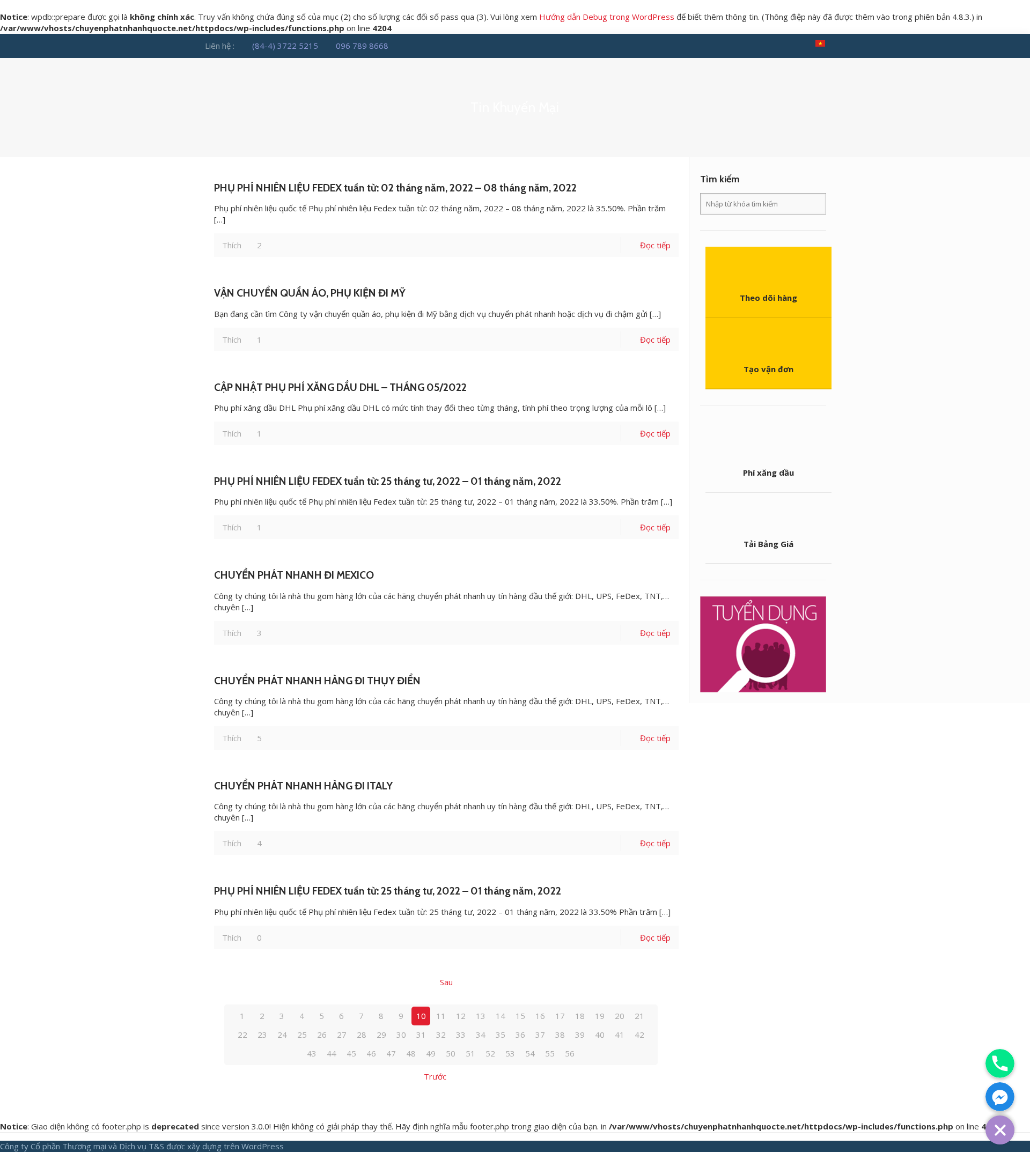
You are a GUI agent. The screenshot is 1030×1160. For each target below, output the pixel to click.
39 (580, 1034)
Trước (435, 1076)
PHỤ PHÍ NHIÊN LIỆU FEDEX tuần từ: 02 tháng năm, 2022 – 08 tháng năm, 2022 (395, 187)
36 (520, 1034)
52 (490, 1053)
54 (530, 1053)
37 (540, 1034)
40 (600, 1034)
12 (461, 1015)
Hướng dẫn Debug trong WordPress (606, 16)
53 (510, 1053)
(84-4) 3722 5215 (285, 45)
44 (331, 1053)
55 (550, 1053)
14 (500, 1015)
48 (411, 1053)
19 (600, 1015)
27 (342, 1034)
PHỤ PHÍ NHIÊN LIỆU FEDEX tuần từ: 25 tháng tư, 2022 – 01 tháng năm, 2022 (387, 481)
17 (560, 1015)
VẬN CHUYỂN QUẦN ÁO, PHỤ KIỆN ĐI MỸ (310, 292)
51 (470, 1053)
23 (262, 1034)
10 (421, 1015)
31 (421, 1034)
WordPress (262, 1146)
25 (302, 1034)
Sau (446, 982)
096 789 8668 (362, 45)
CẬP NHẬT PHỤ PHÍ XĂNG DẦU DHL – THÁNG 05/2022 (340, 387)
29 (381, 1034)
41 (619, 1034)
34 (480, 1034)
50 (450, 1053)
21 (639, 1015)
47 (391, 1053)
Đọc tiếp (655, 245)
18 (580, 1015)
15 (520, 1015)
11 (441, 1015)
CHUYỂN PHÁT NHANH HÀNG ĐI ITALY (303, 785)
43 (312, 1053)
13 (480, 1015)
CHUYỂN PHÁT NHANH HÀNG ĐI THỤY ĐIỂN (317, 680)
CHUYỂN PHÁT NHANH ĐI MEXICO (294, 574)
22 (242, 1034)
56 (570, 1053)
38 (560, 1034)
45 (351, 1053)
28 (361, 1034)
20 (619, 1015)
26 (322, 1034)
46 (371, 1053)
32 (441, 1034)
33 (461, 1034)
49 (431, 1053)
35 (500, 1034)
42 (639, 1034)
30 (401, 1034)
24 (282, 1034)
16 (540, 1015)
